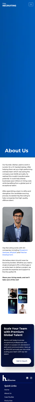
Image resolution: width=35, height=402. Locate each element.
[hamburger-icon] (31, 4)
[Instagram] (31, 378)
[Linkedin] (27, 378)
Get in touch (21, 361)
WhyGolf (13, 252)
